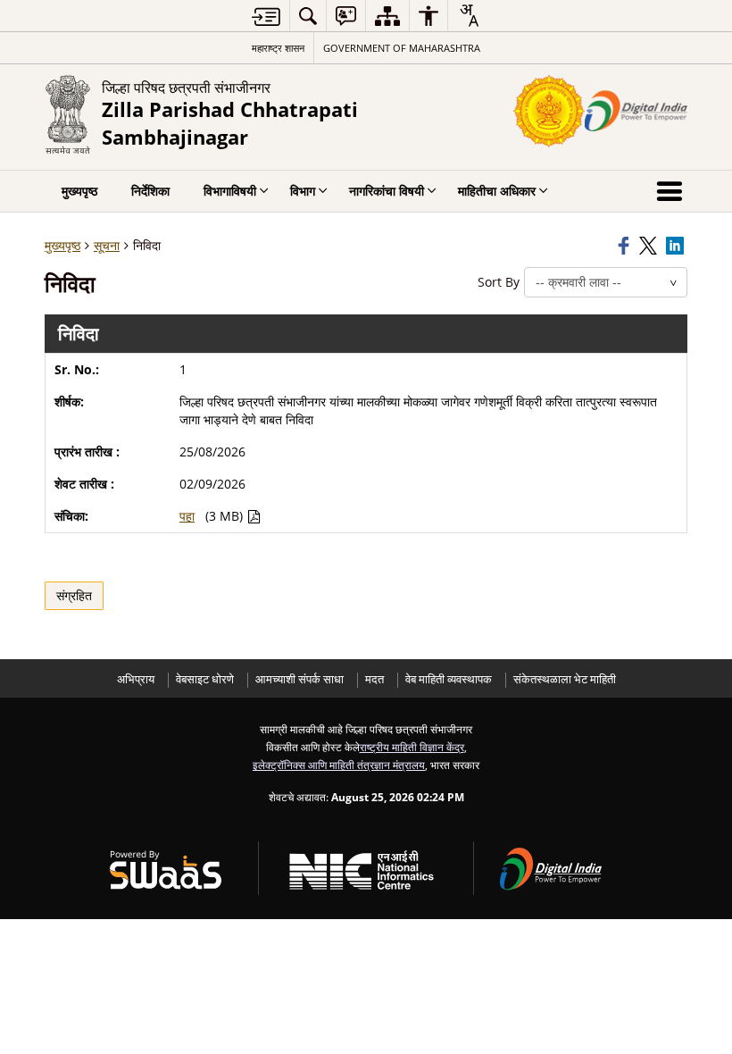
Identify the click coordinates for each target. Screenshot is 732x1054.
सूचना (107, 245)
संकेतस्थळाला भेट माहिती (564, 679)
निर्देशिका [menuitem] (150, 190)
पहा (187, 515)
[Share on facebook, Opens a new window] (625, 245)
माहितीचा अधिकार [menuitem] (497, 190)
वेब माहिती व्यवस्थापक (448, 679)
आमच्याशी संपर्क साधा (299, 679)
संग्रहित (74, 595)
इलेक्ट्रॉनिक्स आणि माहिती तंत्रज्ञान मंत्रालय (339, 764)
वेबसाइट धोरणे (205, 679)
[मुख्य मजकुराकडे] (266, 16)
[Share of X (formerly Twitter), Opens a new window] (650, 245)
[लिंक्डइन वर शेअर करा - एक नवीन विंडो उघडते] (676, 245)
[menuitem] (308, 15)
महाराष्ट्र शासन (278, 47)
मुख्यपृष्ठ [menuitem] (79, 190)
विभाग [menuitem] (302, 190)
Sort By (499, 281)
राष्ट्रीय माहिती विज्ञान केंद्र (412, 747)
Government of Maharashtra (401, 47)
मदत (374, 679)
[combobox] (468, 15)
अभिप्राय (135, 679)
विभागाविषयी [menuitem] (230, 190)
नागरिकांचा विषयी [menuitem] (386, 190)
